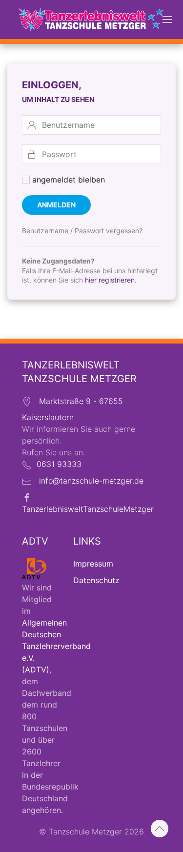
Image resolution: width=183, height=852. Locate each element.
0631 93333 (59, 464)
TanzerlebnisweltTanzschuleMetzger (88, 509)
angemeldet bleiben (67, 179)
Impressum (93, 563)
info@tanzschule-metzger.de (91, 481)
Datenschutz (96, 580)
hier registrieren (110, 280)
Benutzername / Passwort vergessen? (82, 230)
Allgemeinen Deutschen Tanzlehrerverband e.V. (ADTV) (56, 646)
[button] (167, 19)
